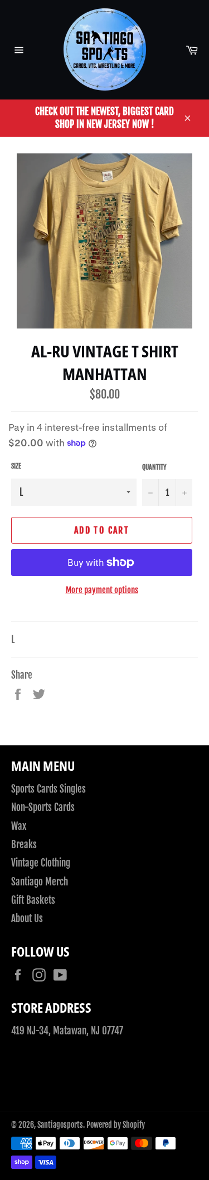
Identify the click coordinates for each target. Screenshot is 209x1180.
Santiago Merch (39, 882)
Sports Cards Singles (48, 789)
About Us (27, 918)
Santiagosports (60, 1124)
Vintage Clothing (40, 863)
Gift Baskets (33, 900)
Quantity (154, 467)
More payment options (102, 590)
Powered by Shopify (115, 1124)
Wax (18, 826)
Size (16, 466)
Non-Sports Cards (43, 807)
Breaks (24, 844)
